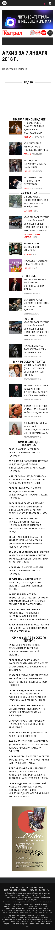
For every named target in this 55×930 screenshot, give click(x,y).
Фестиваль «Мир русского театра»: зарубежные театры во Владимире (27, 724)
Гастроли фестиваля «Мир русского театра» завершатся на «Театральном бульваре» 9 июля (27, 697)
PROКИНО (27, 154)
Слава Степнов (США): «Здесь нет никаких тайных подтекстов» (36, 409)
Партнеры (44, 890)
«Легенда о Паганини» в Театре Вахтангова (35, 163)
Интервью (29, 276)
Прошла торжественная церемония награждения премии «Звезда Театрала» (29, 628)
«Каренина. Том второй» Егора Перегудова (33, 181)
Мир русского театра (29, 361)
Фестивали (28, 137)
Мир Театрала (17, 888)
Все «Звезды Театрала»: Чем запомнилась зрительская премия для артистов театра (29, 601)
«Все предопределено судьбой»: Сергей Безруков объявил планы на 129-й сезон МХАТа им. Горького (36, 224)
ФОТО (29, 319)
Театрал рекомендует (29, 119)
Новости (28, 171)
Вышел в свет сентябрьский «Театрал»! (32, 246)
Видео (28, 82)
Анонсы (27, 254)
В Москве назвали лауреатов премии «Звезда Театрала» (26, 570)
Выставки (28, 211)
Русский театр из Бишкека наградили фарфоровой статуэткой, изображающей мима (28, 616)
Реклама (32, 890)
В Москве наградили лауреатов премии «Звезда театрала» (24, 452)
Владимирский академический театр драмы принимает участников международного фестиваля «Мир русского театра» (29, 790)
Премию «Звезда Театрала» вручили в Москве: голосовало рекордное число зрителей (27, 479)
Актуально (29, 193)
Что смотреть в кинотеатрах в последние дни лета (36, 146)
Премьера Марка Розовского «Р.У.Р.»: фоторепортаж (35, 349)
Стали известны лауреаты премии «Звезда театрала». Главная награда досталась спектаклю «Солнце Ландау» (27, 525)
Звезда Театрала (34, 888)
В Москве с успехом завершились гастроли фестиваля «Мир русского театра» (29, 759)
